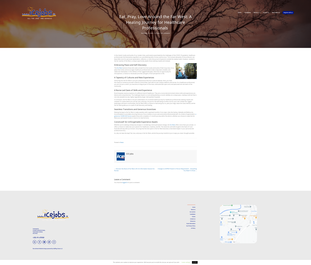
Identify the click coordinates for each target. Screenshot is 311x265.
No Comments (165, 33)
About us (193, 209)
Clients (193, 216)
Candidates (192, 214)
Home (193, 207)
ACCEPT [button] (195, 262)
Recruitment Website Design (40, 248)
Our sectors (192, 212)
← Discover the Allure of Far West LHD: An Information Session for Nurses (134, 169)
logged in (125, 182)
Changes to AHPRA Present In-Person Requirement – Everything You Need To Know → (177, 169)
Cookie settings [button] (185, 262)
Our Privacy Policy (190, 226)
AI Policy (193, 228)
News (122, 142)
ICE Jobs (157, 33)
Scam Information (190, 223)
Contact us (192, 219)
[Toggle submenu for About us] (260, 12)
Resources (192, 221)
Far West (119, 68)
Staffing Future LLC (58, 248)
